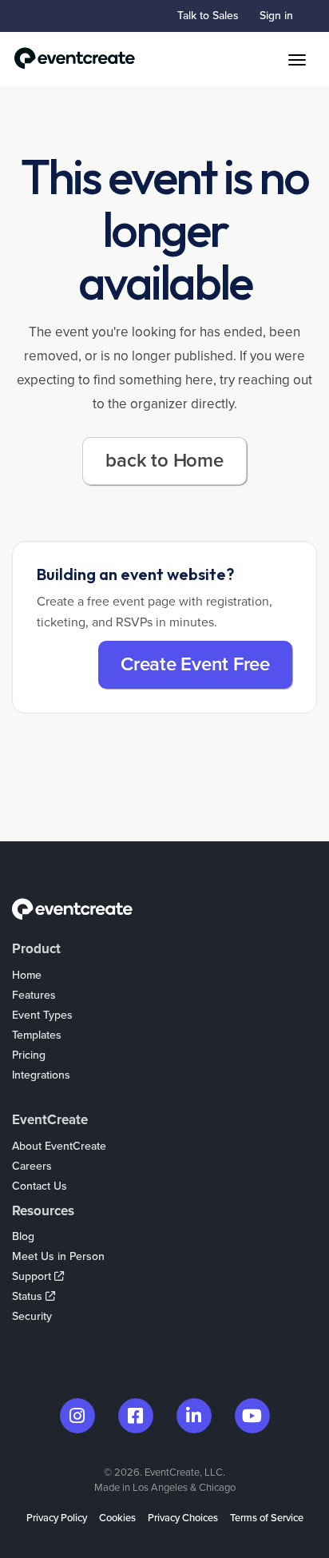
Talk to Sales (208, 15)
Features (34, 995)
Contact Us (39, 1186)
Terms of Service (266, 1518)
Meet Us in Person (58, 1256)
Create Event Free (195, 664)
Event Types (42, 1015)
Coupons (34, 1095)
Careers (32, 1166)
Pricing (29, 1055)
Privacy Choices (183, 1518)
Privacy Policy (56, 1518)
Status (29, 1296)
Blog (23, 1236)
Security (32, 1316)
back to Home (164, 460)
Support (33, 1276)
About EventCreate (59, 1146)
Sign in (276, 15)
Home (27, 975)
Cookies (117, 1518)
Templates (36, 1035)
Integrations (41, 1075)
